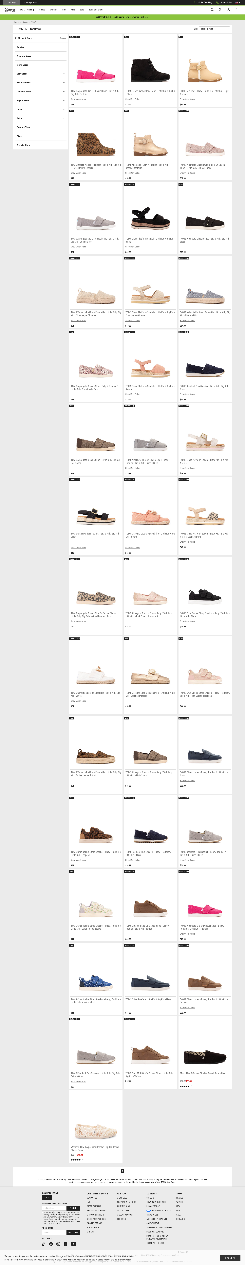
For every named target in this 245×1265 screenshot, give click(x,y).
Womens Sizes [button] (24, 56)
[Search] (213, 10)
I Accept (230, 1258)
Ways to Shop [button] (23, 145)
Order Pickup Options (96, 1219)
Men (178, 1206)
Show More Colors (78, 99)
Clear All (63, 38)
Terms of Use (152, 1215)
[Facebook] (66, 1243)
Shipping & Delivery (95, 1215)
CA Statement (152, 1223)
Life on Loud (122, 1198)
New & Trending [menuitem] (26, 9)
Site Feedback (93, 1227)
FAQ (88, 1202)
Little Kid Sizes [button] (24, 91)
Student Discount (125, 1215)
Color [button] (19, 109)
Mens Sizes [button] (22, 65)
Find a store (47, 1228)
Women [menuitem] (53, 9)
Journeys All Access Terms (159, 1227)
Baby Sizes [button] (22, 74)
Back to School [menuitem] (96, 9)
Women (179, 1202)
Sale (178, 1215)
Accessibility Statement (157, 1219)
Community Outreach (156, 1202)
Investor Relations (155, 1232)
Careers (150, 1198)
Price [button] (19, 118)
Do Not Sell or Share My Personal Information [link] (157, 1237)
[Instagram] (59, 1243)
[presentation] (26, 10)
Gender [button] (20, 47)
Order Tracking (205, 2)
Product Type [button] (23, 127)
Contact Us (92, 1198)
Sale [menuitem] (82, 9)
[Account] (229, 10)
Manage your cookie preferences (71, 1256)
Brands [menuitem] (41, 9)
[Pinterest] (52, 1243)
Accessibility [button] (226, 2)
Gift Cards (121, 1219)
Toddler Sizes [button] (23, 83)
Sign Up (47, 1198)
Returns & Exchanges (96, 1210)
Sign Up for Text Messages (54, 1203)
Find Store (73, 1232)
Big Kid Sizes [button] (23, 100)
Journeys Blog (123, 1206)
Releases (180, 1219)
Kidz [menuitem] (73, 9)
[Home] (10, 10)
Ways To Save (123, 1210)
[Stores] (221, 10)
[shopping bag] (237, 10)
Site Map (91, 1232)
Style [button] (19, 136)
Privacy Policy (153, 1206)
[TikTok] (44, 1243)
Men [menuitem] (64, 9)
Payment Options (94, 1223)
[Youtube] (74, 1243)
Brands (179, 1198)
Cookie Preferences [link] (155, 1243)
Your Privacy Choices (161, 1210)
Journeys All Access (126, 1202)
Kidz (178, 1210)
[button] (237, 2)
